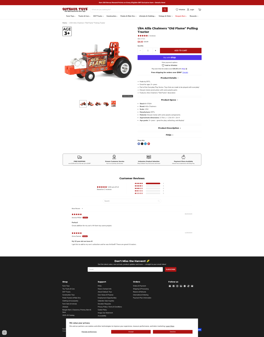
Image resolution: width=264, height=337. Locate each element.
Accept (131, 332)
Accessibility (102, 316)
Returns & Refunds (139, 292)
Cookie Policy (102, 310)
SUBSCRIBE (170, 269)
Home (64, 23)
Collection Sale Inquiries (106, 301)
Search (64, 329)
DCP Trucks (98, 16)
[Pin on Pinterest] (148, 144)
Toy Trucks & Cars (68, 289)
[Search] (165, 9)
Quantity (140, 46)
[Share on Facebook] (139, 144)
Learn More (170, 326)
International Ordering (140, 295)
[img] (77, 214)
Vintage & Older (165, 16)
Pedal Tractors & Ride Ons (71, 298)
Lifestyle (65, 307)
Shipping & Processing (141, 289)
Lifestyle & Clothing (147, 16)
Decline (173, 332)
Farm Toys (70, 16)
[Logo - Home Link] (75, 9)
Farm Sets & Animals (69, 304)
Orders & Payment (139, 286)
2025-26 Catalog (68, 315)
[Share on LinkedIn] (145, 144)
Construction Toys (68, 295)
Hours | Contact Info (104, 289)
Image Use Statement (105, 313)
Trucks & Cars (83, 16)
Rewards (193, 16)
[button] (83, 103)
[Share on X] (142, 144)
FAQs (100, 286)
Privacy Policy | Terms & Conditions (110, 307)
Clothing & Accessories (70, 301)
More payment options (169, 62)
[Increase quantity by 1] (155, 50)
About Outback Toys (105, 292)
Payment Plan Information (142, 298)
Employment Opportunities (107, 298)
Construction (112, 16)
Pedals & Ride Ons (127, 16)
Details (185, 72)
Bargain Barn (180, 16)
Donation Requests (104, 304)
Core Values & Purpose (105, 295)
